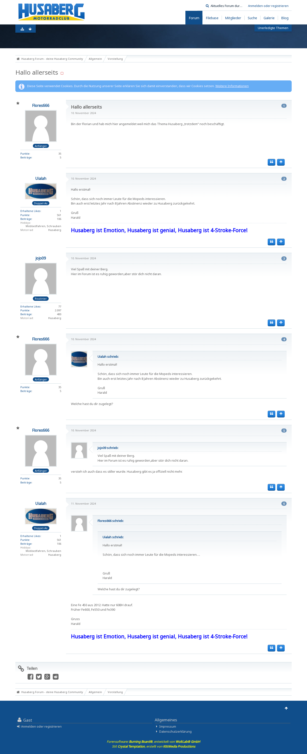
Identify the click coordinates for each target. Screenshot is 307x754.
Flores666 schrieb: (111, 521)
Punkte (25, 153)
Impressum (167, 726)
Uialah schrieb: (108, 356)
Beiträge (26, 157)
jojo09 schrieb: (108, 448)
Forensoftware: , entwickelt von (153, 741)
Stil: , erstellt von (153, 746)
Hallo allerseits (36, 72)
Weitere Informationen (232, 86)
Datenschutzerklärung (175, 731)
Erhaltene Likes (30, 211)
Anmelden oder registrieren (268, 6)
